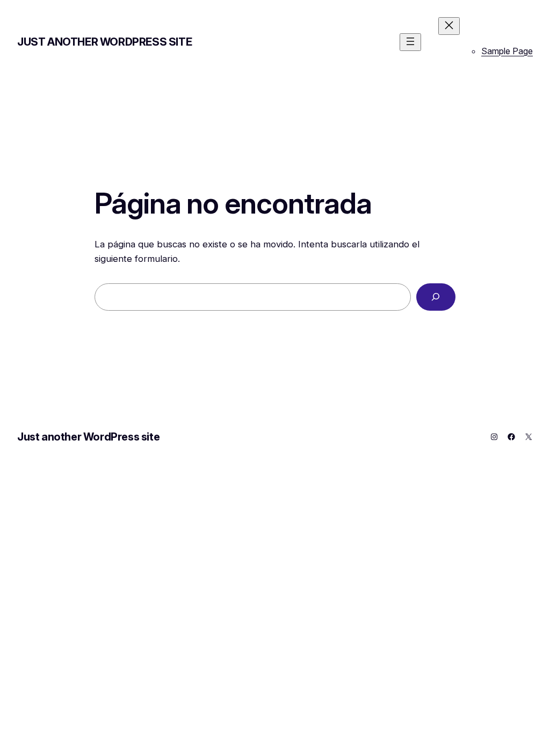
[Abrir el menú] (410, 42)
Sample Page (507, 51)
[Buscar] (435, 297)
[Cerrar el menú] (449, 26)
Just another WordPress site (104, 41)
